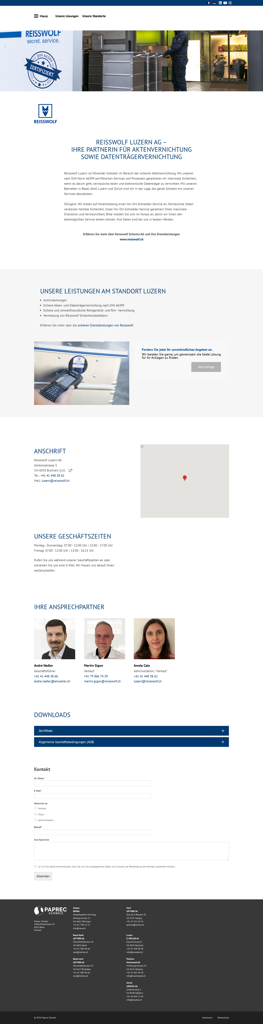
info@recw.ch (79, 928)
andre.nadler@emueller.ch (52, 681)
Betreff (37, 827)
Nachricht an (40, 803)
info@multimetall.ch (136, 976)
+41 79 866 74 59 (96, 676)
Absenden (43, 876)
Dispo (41, 814)
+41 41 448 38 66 (46, 676)
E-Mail (38, 790)
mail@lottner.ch (80, 952)
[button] (131, 731)
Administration (45, 820)
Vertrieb (42, 808)
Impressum (207, 1017)
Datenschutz (223, 1017)
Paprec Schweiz (218, 15)
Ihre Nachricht (41, 839)
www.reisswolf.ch (131, 239)
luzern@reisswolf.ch (55, 481)
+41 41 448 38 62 (52, 475)
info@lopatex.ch (134, 999)
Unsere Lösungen (67, 16)
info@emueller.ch (134, 952)
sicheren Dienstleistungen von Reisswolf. (105, 325)
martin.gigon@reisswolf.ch (102, 681)
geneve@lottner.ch (135, 924)
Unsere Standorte (94, 16)
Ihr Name (39, 778)
